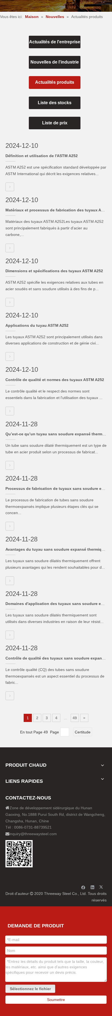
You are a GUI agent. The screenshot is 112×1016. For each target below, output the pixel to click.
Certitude (83, 732)
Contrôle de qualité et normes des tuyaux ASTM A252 (54, 379)
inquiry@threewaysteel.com (33, 834)
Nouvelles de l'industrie (54, 62)
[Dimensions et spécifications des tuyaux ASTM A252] (10, 302)
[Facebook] (83, 887)
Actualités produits (54, 82)
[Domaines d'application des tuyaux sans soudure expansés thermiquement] (10, 635)
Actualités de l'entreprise (54, 42)
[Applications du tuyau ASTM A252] (10, 356)
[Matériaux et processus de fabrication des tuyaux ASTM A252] (10, 248)
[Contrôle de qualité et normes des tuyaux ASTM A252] (10, 411)
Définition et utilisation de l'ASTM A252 (41, 156)
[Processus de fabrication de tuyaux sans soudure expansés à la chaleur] (10, 526)
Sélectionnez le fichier (30, 989)
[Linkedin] (92, 887)
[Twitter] (101, 887)
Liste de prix (54, 123)
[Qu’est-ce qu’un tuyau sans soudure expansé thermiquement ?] (10, 465)
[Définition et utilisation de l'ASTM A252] (10, 187)
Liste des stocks (54, 102)
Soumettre (56, 999)
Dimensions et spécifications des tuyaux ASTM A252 (54, 271)
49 (75, 718)
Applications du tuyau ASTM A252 (37, 325)
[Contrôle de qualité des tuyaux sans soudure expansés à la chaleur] (10, 696)
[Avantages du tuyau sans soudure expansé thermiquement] (10, 581)
